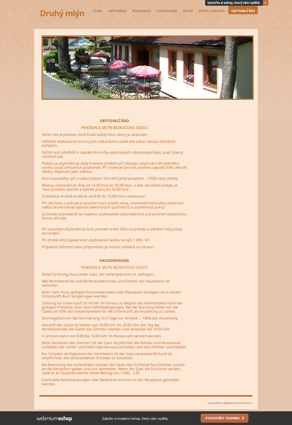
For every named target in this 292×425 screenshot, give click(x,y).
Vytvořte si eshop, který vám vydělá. (234, 3)
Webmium (245, 403)
